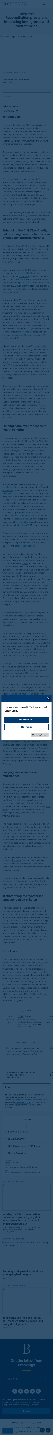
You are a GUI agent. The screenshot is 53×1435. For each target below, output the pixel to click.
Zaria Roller (7, 80)
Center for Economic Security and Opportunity (29, 1025)
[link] (18, 1131)
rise (38, 649)
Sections (7, 1430)
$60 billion (21, 188)
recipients (13, 887)
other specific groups (25, 546)
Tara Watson (23, 80)
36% (47, 441)
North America (10, 1167)
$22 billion (16, 860)
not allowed (7, 490)
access (45, 576)
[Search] (44, 3)
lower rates (44, 622)
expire (9, 673)
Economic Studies (34, 1022)
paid (43, 757)
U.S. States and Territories (27, 1167)
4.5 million (12, 359)
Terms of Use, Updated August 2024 (26, 1427)
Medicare (41, 687)
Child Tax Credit (14, 246)
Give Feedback (26, 719)
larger (39, 793)
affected (44, 389)
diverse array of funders (35, 1100)
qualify (25, 563)
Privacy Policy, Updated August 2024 (26, 1423)
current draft (13, 125)
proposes (23, 276)
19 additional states (19, 519)
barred (30, 554)
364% (24, 137)
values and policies (23, 1102)
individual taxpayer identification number (21, 335)
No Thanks (26, 727)
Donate (26, 1411)
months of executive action (15, 962)
